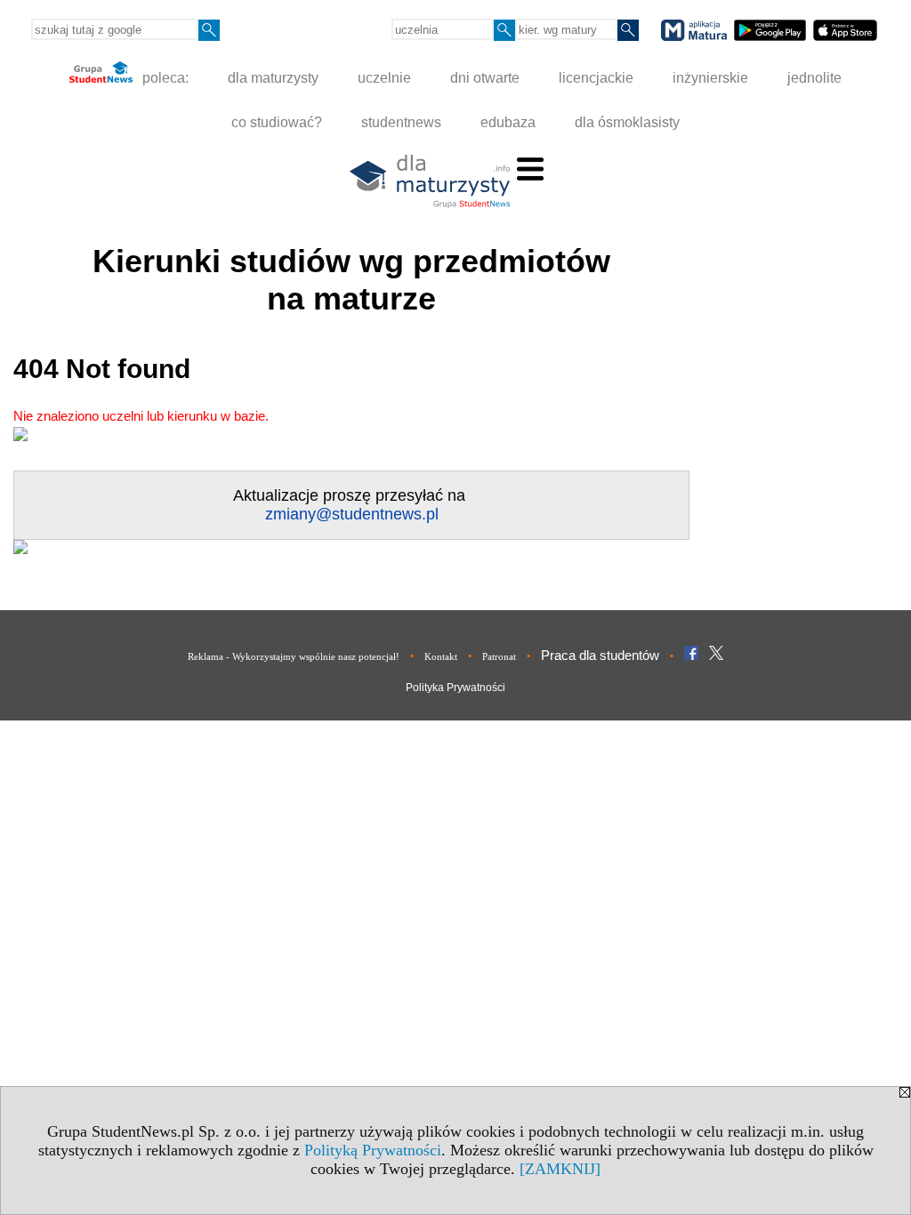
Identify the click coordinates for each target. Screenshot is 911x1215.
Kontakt (440, 656)
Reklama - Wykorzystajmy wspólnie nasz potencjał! (293, 656)
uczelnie (384, 77)
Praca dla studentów (600, 655)
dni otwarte (485, 77)
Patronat (499, 656)
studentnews (401, 122)
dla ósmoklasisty (627, 122)
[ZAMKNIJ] (560, 1169)
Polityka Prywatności (455, 687)
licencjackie (596, 77)
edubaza (508, 122)
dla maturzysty (273, 77)
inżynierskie (710, 77)
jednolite (814, 77)
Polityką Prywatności (372, 1150)
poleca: (164, 77)
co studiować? (276, 122)
